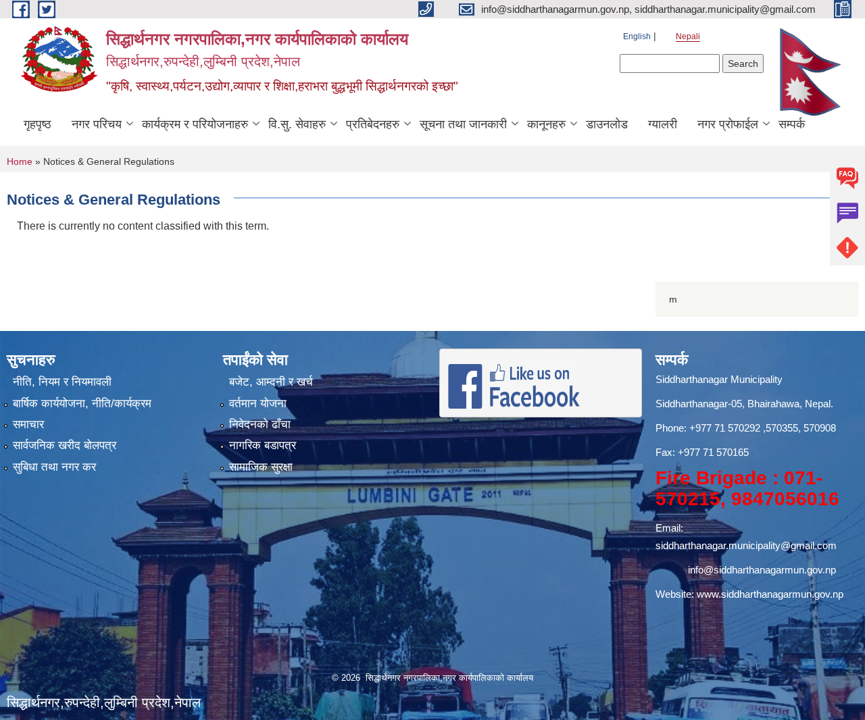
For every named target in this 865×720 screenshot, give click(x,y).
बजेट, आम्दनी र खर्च (271, 382)
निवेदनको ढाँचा (260, 424)
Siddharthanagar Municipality (719, 379)
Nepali (688, 36)
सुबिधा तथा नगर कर (54, 467)
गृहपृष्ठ (37, 124)
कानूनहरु (546, 124)
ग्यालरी (662, 124)
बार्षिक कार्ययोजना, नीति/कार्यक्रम (82, 403)
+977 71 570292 (724, 428)
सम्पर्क (791, 124)
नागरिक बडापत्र (262, 445)
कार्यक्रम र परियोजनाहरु (195, 124)
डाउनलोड (607, 124)
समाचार (28, 424)
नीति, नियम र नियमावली (62, 382)
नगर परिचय (97, 124)
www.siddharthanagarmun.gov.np (770, 594)
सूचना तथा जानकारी (463, 124)
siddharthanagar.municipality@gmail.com (746, 545)
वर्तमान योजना (258, 403)
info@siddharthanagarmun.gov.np (762, 569)
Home (19, 161)
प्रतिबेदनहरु (372, 124)
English (637, 36)
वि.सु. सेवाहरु (297, 124)
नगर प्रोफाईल (727, 124)
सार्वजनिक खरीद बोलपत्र (64, 445)
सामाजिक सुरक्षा (261, 467)
